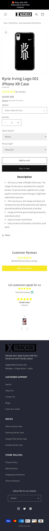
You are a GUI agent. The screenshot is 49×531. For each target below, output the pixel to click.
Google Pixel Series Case (16, 439)
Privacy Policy (11, 462)
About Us (9, 390)
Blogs (7, 403)
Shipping (5, 100)
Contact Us (10, 396)
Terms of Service (12, 481)
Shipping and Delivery (15, 474)
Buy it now (24, 168)
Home (5, 23)
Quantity (5, 117)
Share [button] (7, 235)
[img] (24, 288)
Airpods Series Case (14, 445)
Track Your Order (12, 409)
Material (5, 105)
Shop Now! (37, 4)
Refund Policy (11, 468)
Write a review (24, 268)
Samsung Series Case (14, 432)
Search (8, 384)
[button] (5, 14)
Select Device (8, 130)
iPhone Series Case (13, 426)
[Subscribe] (38, 498)
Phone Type (7, 144)
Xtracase (27, 526)
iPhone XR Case (13, 23)
